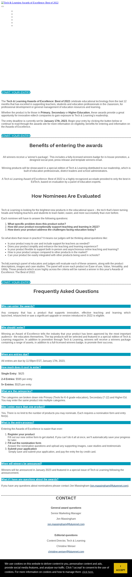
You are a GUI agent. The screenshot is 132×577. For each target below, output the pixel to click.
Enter (17, 26)
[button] (15, 92)
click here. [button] (88, 572)
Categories (20, 14)
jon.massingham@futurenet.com (109, 485)
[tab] (66, 306)
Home (17, 11)
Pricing (18, 23)
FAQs (16, 17)
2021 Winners (21, 20)
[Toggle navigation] (2, 6)
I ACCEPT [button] (120, 568)
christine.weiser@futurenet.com (66, 551)
